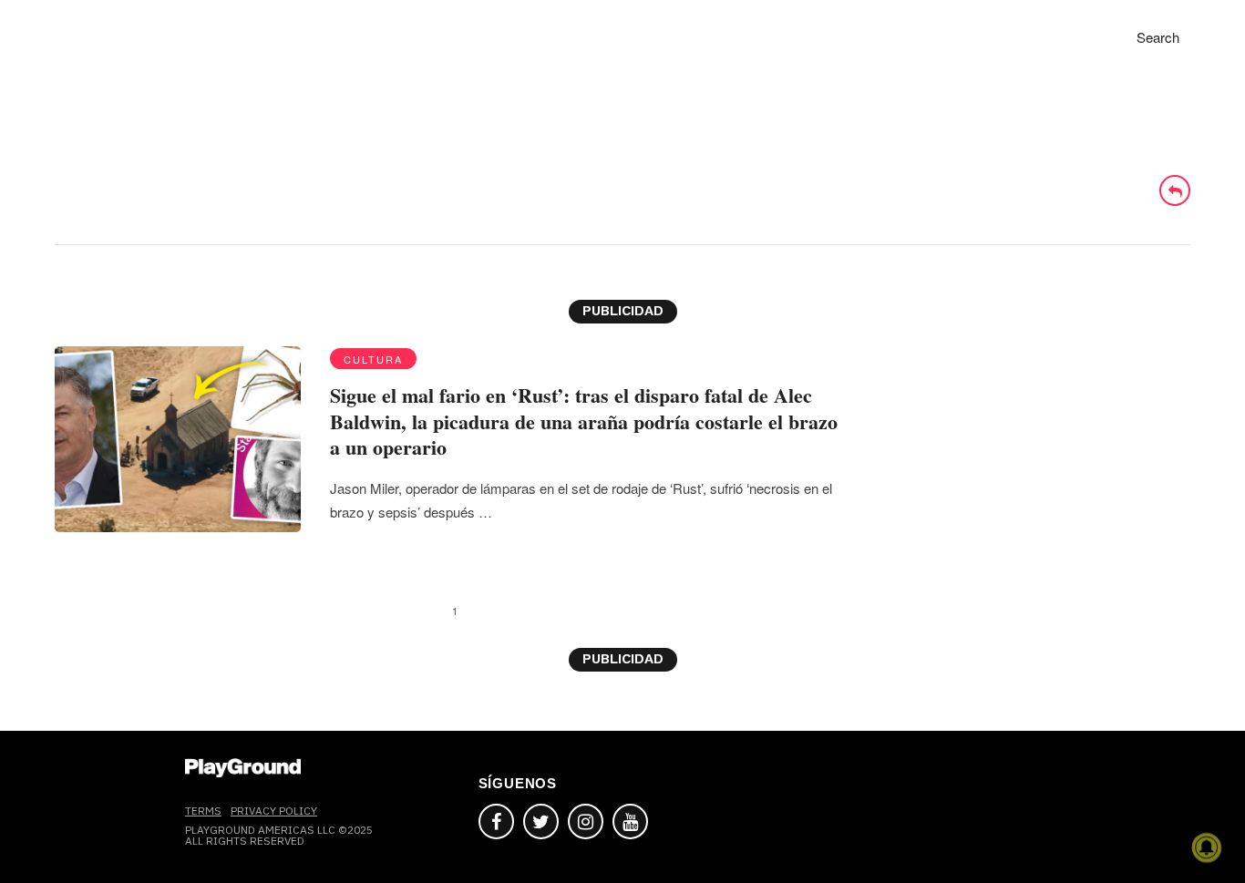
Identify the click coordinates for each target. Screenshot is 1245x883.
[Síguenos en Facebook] (496, 821)
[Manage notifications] (1206, 847)
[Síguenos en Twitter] (541, 821)
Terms (203, 810)
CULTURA (373, 359)
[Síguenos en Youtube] (630, 821)
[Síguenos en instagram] (585, 821)
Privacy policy (274, 810)
